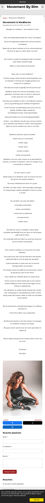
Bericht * (6, 456)
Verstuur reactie (9, 472)
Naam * (5, 437)
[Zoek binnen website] (2, 7)
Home (5, 18)
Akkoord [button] (36, 500)
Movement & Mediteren (17, 18)
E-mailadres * (7, 446)
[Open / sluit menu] (42, 7)
